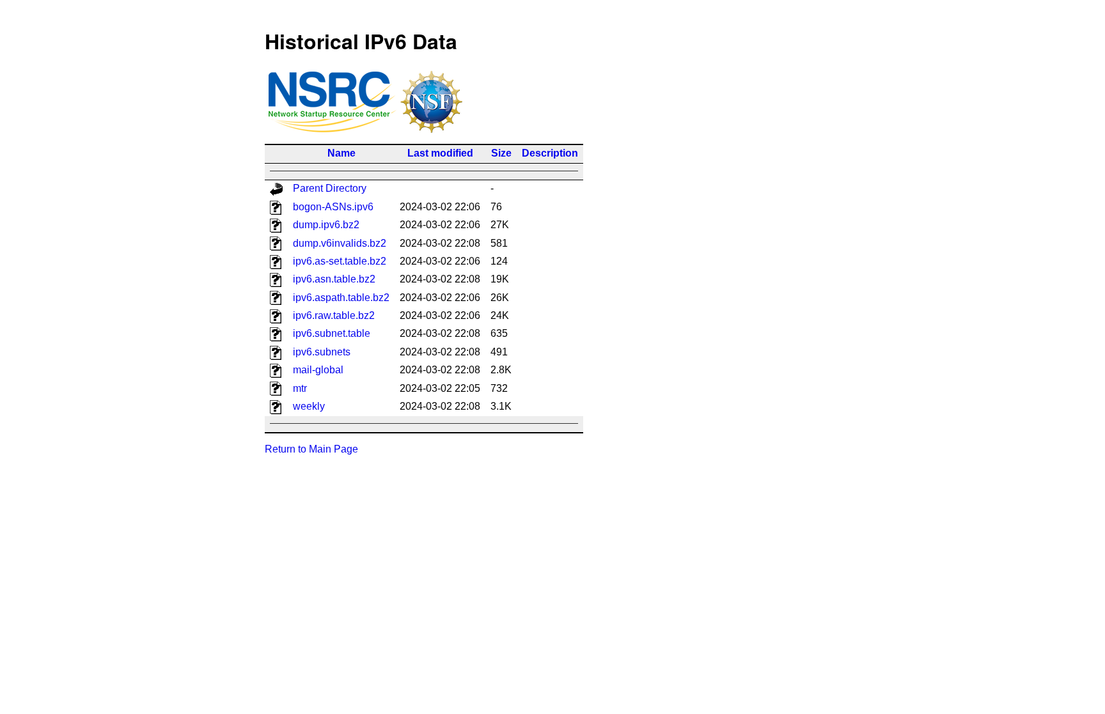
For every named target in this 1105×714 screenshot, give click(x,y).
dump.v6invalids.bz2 (339, 243)
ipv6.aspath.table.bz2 (341, 297)
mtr (300, 388)
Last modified (440, 153)
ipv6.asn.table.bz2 (334, 279)
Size (501, 153)
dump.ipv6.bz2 (326, 224)
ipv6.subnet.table (331, 333)
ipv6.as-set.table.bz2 (339, 261)
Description (550, 153)
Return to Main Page (311, 449)
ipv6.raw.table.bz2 (334, 315)
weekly (309, 406)
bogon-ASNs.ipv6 (333, 206)
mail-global (318, 369)
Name (341, 153)
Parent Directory (329, 188)
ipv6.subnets (321, 351)
